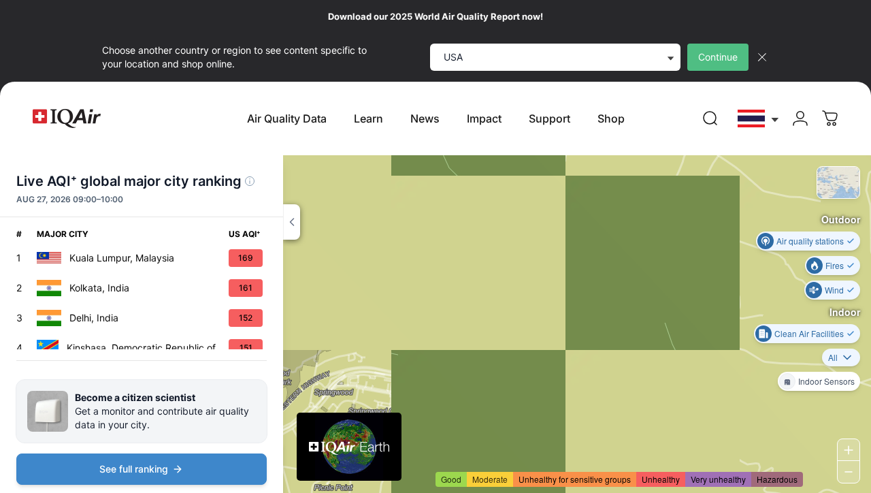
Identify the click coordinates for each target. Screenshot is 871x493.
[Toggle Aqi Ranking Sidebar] (291, 222)
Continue (718, 57)
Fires (834, 265)
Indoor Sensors (826, 381)
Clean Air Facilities (809, 333)
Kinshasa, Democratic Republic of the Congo (148, 347)
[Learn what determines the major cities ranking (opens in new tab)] (250, 181)
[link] (710, 118)
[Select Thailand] (759, 119)
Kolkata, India (99, 287)
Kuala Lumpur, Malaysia (121, 258)
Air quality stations (810, 240)
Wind (834, 290)
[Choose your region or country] (759, 119)
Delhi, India (93, 317)
